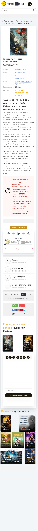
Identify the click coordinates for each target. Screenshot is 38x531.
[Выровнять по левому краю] (17, 357)
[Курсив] (10, 357)
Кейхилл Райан (20, 69)
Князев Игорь (20, 73)
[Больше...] (28, 357)
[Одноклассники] (18, 310)
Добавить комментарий (18, 395)
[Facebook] (15, 310)
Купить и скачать (18, 227)
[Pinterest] (21, 310)
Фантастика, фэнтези (11, 64)
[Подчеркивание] (13, 357)
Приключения (8, 66)
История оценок (22, 298)
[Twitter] (24, 310)
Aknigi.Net (15, 3)
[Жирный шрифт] (7, 357)
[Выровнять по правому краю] (24, 357)
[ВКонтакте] (13, 310)
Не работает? (19, 314)
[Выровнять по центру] (21, 357)
